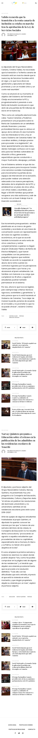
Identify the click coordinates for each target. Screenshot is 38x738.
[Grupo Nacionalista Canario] (19, 3)
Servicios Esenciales (18, 407)
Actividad (17, 205)
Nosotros (15, 352)
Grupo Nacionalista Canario (18, 34)
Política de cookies (26, 725)
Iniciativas (4, 13)
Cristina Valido (13, 316)
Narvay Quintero (21, 596)
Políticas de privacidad (17, 729)
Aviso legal (12, 725)
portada (21, 316)
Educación (12, 596)
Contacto (31, 729)
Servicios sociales (14, 317)
